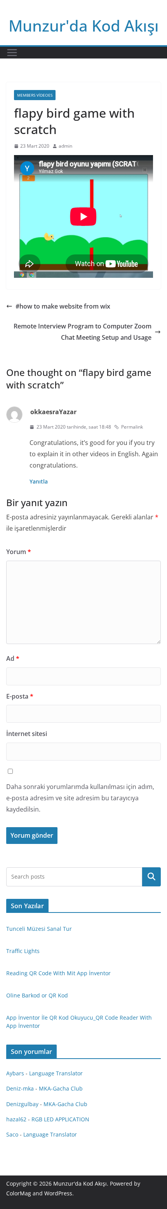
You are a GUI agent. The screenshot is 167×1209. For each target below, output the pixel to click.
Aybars (15, 1073)
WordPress (58, 1193)
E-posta (19, 696)
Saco (12, 1134)
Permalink (132, 427)
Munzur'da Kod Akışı (84, 25)
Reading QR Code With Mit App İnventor (58, 973)
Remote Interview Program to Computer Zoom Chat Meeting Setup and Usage (82, 332)
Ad (12, 658)
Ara (151, 876)
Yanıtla (39, 481)
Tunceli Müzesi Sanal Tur (39, 928)
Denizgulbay (22, 1104)
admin (65, 146)
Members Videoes (34, 95)
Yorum (18, 551)
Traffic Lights (23, 951)
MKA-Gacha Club (61, 1088)
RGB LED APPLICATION (60, 1119)
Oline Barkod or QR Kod (37, 995)
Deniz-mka (20, 1088)
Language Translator (56, 1073)
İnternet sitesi (26, 733)
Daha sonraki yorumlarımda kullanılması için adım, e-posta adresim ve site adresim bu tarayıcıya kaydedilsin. (80, 798)
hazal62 (16, 1119)
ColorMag (18, 1193)
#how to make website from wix (63, 306)
